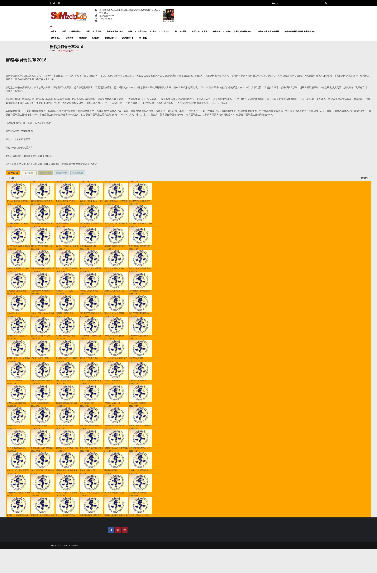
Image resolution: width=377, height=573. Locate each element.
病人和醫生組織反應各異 (16, 448)
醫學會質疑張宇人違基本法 (41, 201)
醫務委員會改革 (14, 75)
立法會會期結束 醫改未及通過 (18, 493)
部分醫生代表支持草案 (138, 380)
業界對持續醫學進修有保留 (139, 246)
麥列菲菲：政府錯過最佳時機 (42, 515)
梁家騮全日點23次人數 (16, 425)
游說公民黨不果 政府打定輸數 (42, 470)
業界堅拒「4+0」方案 (64, 291)
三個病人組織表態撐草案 (16, 403)
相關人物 (45, 172)
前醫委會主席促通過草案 (138, 470)
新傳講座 (96, 38)
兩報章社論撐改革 (136, 358)
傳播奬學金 (76, 31)
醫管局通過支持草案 (15, 380)
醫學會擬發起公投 (14, 313)
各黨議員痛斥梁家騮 (39, 425)
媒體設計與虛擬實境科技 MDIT (239, 31)
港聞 (64, 31)
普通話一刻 (142, 31)
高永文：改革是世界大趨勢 (66, 268)
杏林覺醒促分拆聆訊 (112, 403)
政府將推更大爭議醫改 (138, 493)
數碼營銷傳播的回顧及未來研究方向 (300, 31)
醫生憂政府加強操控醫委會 (41, 223)
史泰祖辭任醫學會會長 (64, 313)
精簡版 (364, 178)
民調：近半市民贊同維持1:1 (42, 291)
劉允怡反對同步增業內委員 (90, 223)
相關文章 (61, 172)
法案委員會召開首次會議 (16, 291)
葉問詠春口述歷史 (199, 31)
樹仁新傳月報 (111, 38)
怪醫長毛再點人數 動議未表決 (67, 470)
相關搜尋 (77, 172)
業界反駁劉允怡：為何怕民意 (115, 223)
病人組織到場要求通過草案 (66, 358)
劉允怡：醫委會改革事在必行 (115, 358)
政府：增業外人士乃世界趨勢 (115, 201)
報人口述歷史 (181, 31)
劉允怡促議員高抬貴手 (64, 425)
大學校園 (69, 38)
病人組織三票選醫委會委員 (90, 313)
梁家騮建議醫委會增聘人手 (90, 515)
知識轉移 (216, 31)
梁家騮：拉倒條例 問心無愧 (17, 515)
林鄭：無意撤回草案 (63, 380)
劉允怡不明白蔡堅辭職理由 (139, 313)
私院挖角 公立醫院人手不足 (90, 268)
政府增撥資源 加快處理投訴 (139, 291)
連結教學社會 (128, 38)
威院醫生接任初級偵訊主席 (17, 335)
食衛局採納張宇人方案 (64, 223)
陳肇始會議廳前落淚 (88, 470)
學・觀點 (143, 38)
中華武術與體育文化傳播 (268, 31)
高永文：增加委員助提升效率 (91, 201)
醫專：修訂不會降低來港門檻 (18, 470)
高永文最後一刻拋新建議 (41, 493)
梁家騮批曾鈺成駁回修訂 (65, 335)
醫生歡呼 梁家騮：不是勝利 (66, 493)
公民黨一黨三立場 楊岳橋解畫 (116, 448)
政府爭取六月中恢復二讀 (114, 291)
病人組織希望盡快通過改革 (139, 335)
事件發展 (13, 172)
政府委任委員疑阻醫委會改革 (115, 515)
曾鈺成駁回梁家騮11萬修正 (42, 335)
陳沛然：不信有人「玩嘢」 (139, 515)
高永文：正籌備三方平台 (65, 515)
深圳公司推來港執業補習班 (139, 448)
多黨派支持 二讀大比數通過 (42, 448)
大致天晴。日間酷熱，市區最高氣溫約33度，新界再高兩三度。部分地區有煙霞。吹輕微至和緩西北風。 (130, 13)
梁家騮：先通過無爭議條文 (90, 380)
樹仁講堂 (83, 38)
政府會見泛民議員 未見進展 (66, 403)
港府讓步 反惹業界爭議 (89, 291)
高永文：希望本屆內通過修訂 (140, 268)
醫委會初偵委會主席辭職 (114, 313)
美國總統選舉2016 (115, 31)
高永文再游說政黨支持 (40, 403)
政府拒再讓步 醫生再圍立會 (42, 380)
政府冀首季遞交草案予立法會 (140, 223)
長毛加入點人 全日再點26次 (140, 425)
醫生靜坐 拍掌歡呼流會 (89, 358)
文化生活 (166, 31)
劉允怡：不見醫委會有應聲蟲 (42, 313)
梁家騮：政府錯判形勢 (40, 358)
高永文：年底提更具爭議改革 (91, 493)
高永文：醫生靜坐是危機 (114, 335)
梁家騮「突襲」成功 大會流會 (18, 358)
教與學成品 (55, 38)
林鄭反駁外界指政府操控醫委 (91, 448)
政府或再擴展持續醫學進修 (115, 246)
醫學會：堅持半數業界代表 (41, 246)
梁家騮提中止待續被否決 (114, 425)
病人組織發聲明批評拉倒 (114, 493)
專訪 (88, 31)
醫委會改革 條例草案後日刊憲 (42, 268)
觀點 (155, 31)
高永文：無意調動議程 (113, 380)
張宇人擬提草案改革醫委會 (17, 201)
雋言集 (54, 31)
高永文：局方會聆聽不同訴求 (67, 246)
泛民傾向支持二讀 (87, 403)
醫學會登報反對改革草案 (114, 268)
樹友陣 (98, 31)
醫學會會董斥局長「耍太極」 (18, 268)
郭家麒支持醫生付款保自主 (139, 201)
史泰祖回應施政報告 (88, 246)
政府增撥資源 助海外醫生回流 (18, 246)
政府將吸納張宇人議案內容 (17, 223)
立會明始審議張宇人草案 (65, 201)
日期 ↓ (12, 178)
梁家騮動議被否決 (111, 470)
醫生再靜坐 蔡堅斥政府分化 (90, 425)
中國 (130, 31)
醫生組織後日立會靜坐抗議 (90, 335)
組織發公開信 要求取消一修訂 (67, 448)
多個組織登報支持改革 (138, 403)
